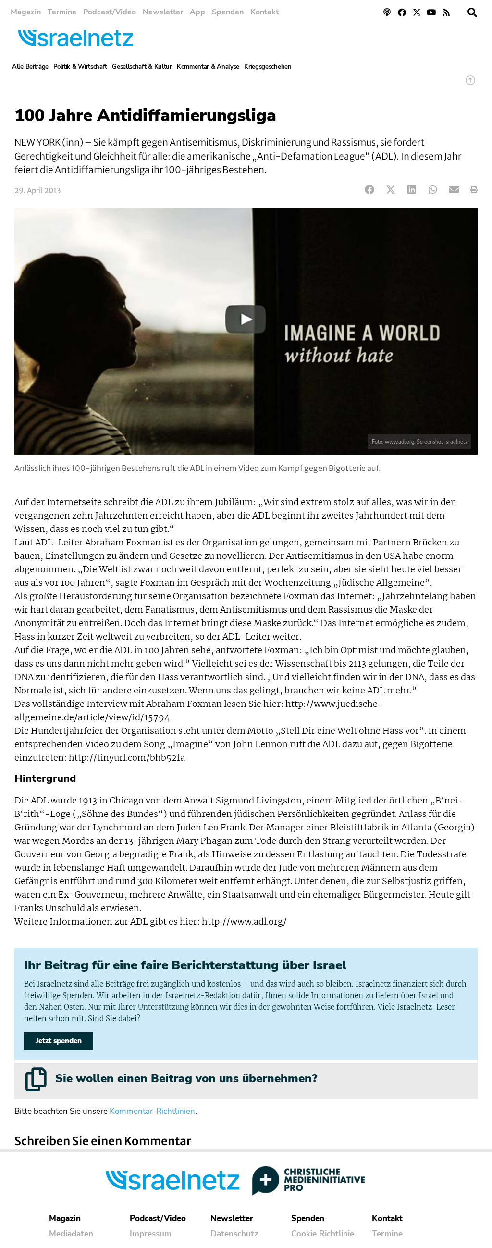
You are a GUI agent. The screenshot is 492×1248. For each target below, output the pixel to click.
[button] (472, 12)
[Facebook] (401, 12)
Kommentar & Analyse (208, 66)
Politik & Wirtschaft (80, 66)
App (197, 12)
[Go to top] (470, 84)
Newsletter (163, 12)
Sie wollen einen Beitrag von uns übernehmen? (186, 1078)
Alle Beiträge (30, 66)
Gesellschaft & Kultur (142, 66)
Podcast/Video (109, 12)
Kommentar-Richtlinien (152, 1111)
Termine (62, 12)
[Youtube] (431, 12)
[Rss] (446, 12)
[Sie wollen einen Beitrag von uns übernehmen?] (36, 1079)
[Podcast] (387, 12)
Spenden (228, 12)
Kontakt (264, 12)
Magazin (26, 12)
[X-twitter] (416, 12)
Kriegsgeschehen (268, 66)
